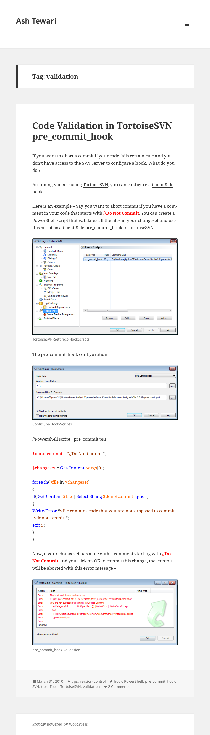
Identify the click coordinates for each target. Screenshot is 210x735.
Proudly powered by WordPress (60, 724)
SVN (86, 163)
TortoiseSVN (95, 184)
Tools (54, 686)
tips (74, 681)
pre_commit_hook (160, 681)
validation (91, 686)
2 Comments (119, 686)
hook (118, 681)
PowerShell (44, 220)
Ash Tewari (36, 21)
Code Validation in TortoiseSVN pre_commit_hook (102, 130)
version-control (93, 681)
